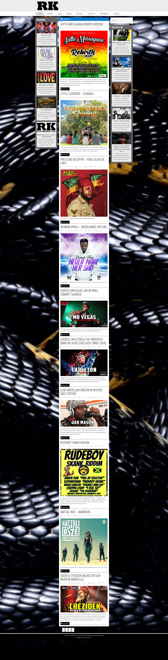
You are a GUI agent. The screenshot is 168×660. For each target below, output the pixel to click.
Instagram (81, 635)
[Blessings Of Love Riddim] (46, 83)
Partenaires (104, 13)
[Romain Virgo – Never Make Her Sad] (84, 280)
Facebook (73, 635)
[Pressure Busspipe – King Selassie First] (84, 216)
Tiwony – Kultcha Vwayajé (121, 121)
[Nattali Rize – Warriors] (84, 565)
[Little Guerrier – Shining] (84, 145)
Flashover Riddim (46, 35)
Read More (65, 89)
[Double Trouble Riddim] (46, 58)
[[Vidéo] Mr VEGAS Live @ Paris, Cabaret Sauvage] (84, 327)
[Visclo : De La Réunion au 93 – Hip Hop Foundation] (121, 67)
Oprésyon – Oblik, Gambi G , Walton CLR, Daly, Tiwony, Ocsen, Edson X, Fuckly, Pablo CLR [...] (121, 148)
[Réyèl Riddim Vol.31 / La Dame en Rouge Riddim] (46, 132)
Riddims (50, 13)
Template (85, 637)
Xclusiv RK (91, 13)
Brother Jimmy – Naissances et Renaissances (122, 43)
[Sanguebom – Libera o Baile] (121, 94)
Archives (80, 13)
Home (40, 13)
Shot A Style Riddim (46, 110)
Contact (116, 13)
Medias (69, 13)
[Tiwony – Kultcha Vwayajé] (121, 119)
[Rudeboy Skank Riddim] (84, 495)
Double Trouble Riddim (46, 60)
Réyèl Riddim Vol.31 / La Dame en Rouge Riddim (46, 135)
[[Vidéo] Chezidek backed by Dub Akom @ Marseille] (84, 612)
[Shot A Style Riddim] (46, 108)
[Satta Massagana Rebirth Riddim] (84, 77)
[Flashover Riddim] (46, 33)
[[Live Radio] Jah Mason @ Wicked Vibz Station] (84, 426)
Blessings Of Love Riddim (46, 85)
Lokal (60, 13)
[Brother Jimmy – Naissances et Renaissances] (121, 40)
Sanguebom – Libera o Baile (121, 96)
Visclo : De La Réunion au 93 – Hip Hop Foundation (121, 70)
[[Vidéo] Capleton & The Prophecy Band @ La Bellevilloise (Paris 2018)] (84, 375)
